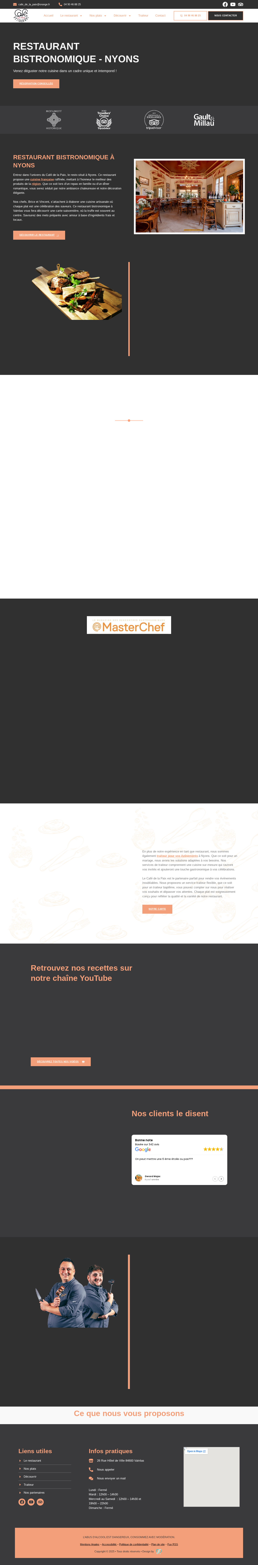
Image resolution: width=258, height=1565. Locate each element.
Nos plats (96, 15)
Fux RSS (172, 1544)
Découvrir (120, 15)
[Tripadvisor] (240, 4)
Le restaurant (69, 15)
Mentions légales (89, 1544)
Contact (160, 15)
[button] (215, 1178)
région (36, 184)
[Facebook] (225, 4)
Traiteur (143, 15)
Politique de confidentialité (133, 1544)
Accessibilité (109, 1544)
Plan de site (158, 1544)
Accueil (48, 15)
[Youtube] (233, 4)
